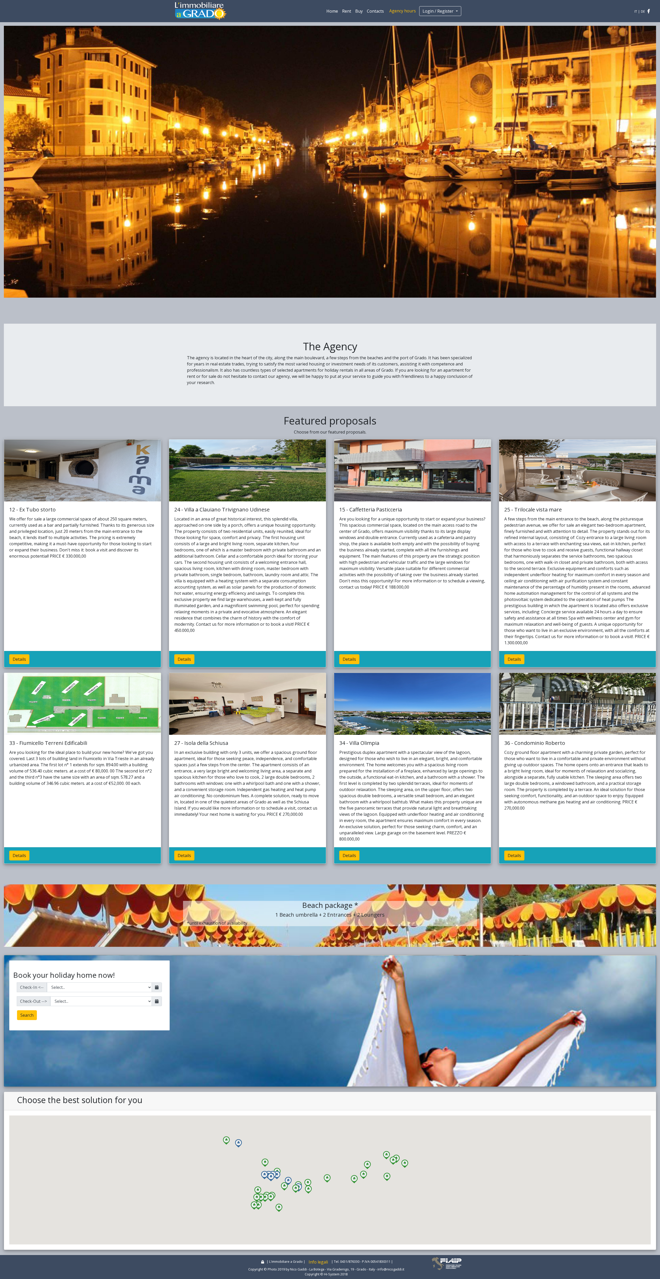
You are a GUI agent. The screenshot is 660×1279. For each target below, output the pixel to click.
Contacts (375, 11)
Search (27, 1033)
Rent (346, 11)
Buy (359, 11)
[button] (265, 1181)
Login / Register (439, 11)
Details (19, 677)
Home (332, 11)
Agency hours (402, 11)
